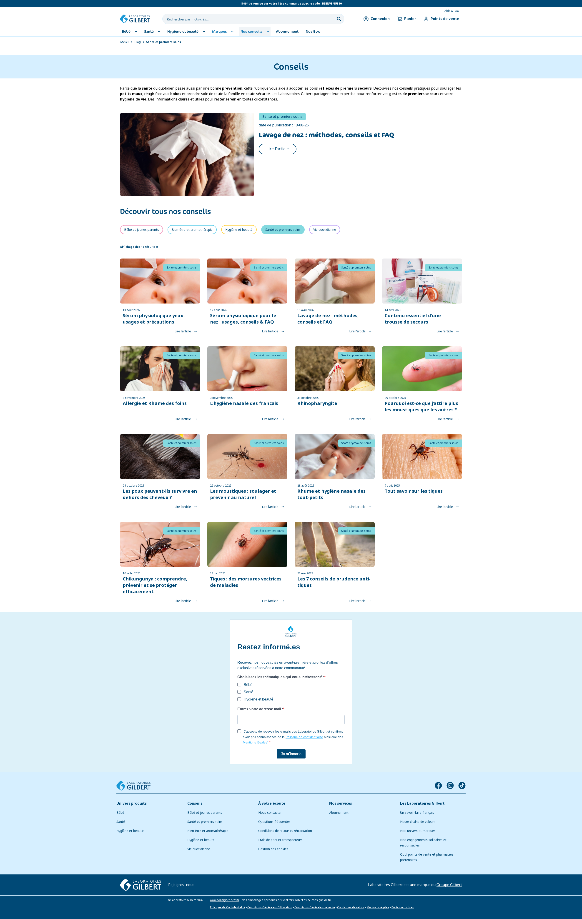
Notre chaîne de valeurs (417, 821)
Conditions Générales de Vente (314, 907)
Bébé (120, 812)
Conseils (194, 803)
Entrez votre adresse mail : (260, 709)
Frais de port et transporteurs (280, 840)
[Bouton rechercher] (339, 19)
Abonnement (339, 812)
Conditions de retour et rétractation (285, 831)
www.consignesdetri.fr (224, 900)
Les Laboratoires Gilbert (422, 803)
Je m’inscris (291, 754)
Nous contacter (270, 812)
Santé (120, 821)
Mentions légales (378, 907)
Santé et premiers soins (205, 821)
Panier (410, 18)
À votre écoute (271, 803)
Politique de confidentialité (304, 737)
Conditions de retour (350, 907)
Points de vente (445, 18)
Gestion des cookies (273, 849)
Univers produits (131, 803)
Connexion (380, 18)
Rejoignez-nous (181, 884)
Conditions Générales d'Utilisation (269, 907)
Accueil (124, 42)
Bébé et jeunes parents (204, 812)
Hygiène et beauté (130, 831)
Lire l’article (277, 149)
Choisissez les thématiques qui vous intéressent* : (280, 677)
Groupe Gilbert (449, 884)
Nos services (340, 803)
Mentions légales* (255, 742)
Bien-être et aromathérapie (207, 831)
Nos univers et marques (418, 831)
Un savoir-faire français (417, 812)
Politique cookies (402, 907)
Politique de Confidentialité (227, 907)
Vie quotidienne (198, 849)
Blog (138, 42)
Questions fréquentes (274, 821)
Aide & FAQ (451, 11)
